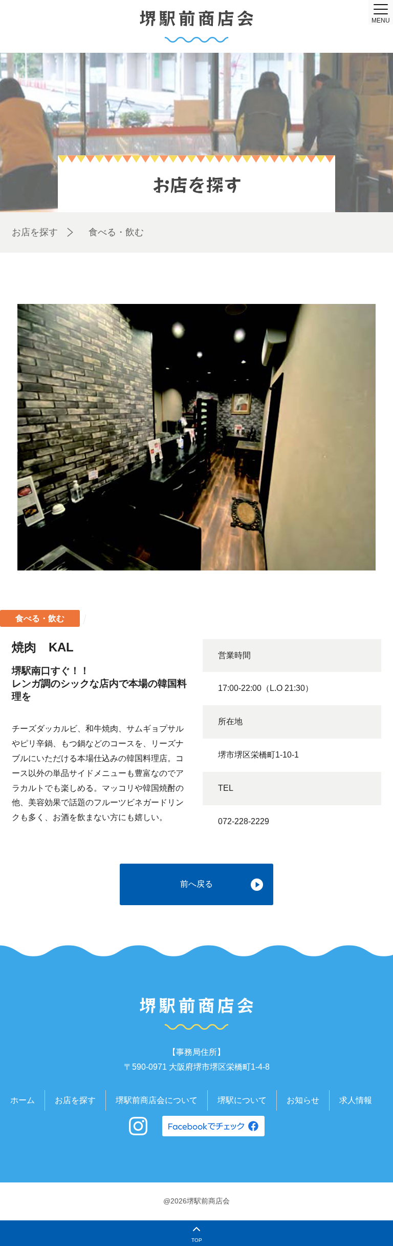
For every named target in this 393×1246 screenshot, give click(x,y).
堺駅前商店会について (157, 1100)
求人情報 (355, 1100)
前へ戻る (196, 884)
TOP (196, 1240)
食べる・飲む (116, 232)
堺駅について (242, 1100)
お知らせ (303, 1100)
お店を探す (35, 232)
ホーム (22, 1100)
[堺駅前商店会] (196, 26)
